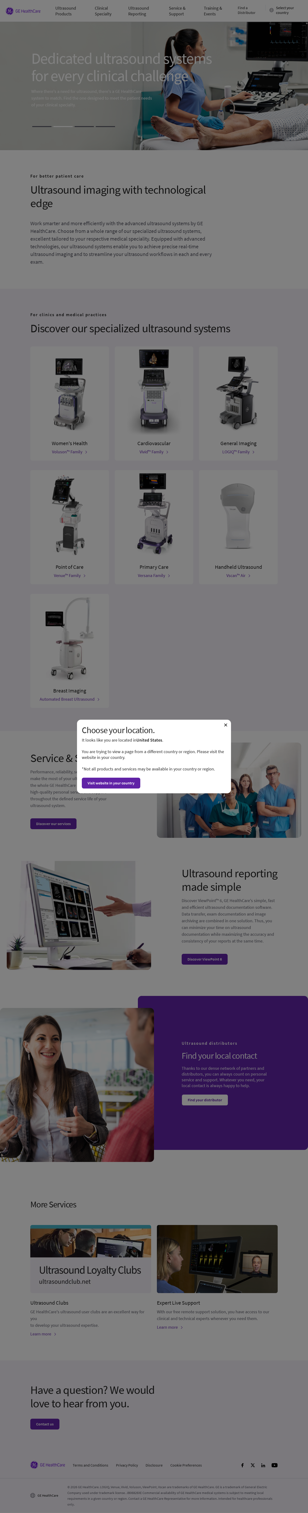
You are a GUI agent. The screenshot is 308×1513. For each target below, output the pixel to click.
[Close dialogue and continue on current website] (226, 725)
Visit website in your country (111, 783)
